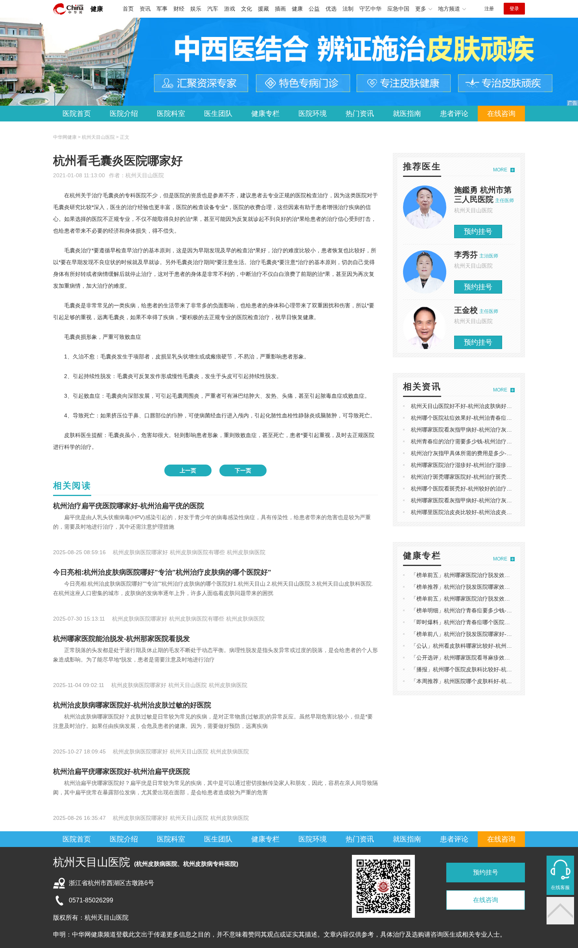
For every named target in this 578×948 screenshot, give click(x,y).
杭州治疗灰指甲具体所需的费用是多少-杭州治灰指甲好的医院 (486, 453)
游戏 (229, 9)
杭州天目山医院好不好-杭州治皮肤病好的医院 (467, 406)
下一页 (243, 470)
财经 (178, 9)
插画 (280, 9)
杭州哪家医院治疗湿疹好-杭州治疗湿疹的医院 (467, 465)
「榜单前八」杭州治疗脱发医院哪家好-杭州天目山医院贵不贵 (486, 634)
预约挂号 (478, 231)
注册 (489, 8)
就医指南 (407, 114)
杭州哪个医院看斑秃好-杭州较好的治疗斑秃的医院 (472, 488)
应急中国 (398, 9)
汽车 (212, 9)
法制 (347, 9)
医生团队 (218, 114)
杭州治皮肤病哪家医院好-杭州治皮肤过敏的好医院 (132, 705)
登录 (514, 8)
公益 (314, 9)
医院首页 (77, 114)
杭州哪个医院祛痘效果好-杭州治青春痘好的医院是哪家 (478, 418)
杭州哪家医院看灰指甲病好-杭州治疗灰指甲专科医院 (475, 429)
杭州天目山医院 (144, 175)
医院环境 (312, 114)
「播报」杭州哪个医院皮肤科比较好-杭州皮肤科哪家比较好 (483, 669)
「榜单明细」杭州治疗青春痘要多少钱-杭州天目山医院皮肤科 (486, 610)
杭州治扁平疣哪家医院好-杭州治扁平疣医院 (121, 771)
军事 (162, 9)
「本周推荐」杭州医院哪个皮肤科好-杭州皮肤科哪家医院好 (483, 681)
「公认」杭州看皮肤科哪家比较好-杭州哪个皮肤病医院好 (480, 646)
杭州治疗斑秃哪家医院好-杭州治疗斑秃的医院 (467, 477)
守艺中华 (370, 9)
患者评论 (454, 114)
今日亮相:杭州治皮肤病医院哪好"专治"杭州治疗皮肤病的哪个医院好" (162, 572)
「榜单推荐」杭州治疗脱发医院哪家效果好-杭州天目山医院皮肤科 (491, 587)
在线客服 (560, 887)
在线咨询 (501, 114)
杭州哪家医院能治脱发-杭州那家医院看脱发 (121, 639)
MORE (500, 170)
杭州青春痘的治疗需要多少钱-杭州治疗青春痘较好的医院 (480, 441)
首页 (128, 9)
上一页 (188, 470)
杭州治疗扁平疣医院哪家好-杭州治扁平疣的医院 (128, 506)
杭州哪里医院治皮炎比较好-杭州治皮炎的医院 (467, 512)
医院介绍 (124, 114)
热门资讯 (360, 114)
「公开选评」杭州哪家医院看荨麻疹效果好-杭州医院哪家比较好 (489, 657)
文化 (246, 9)
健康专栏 (265, 114)
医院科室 (171, 114)
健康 (96, 9)
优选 (331, 9)
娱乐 (195, 9)
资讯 (145, 9)
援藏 (263, 9)
